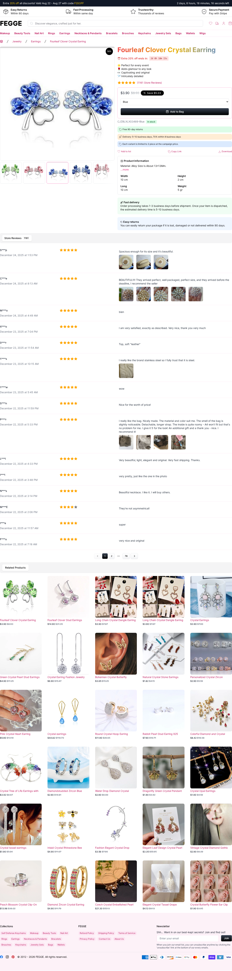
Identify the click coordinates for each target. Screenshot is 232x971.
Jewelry (17, 41)
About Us (119, 939)
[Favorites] (210, 23)
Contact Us (104, 939)
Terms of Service (126, 933)
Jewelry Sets (163, 33)
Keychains (144, 33)
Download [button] (226, 151)
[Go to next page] (134, 556)
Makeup (5, 33)
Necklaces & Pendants (88, 33)
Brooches (128, 33)
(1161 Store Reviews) (149, 82)
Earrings (64, 33)
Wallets (190, 33)
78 (126, 556)
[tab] (17, 238)
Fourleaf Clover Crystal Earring (68, 41)
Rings (51, 33)
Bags (178, 33)
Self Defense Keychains (13, 933)
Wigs (202, 33)
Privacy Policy (87, 939)
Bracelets (112, 33)
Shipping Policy (106, 933)
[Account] (223, 23)
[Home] (1, 41)
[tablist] (116, 238)
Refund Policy (87, 933)
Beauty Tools (22, 33)
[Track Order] (217, 23)
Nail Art (39, 33)
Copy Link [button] (176, 151)
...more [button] (125, 169)
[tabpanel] (116, 402)
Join (226, 938)
